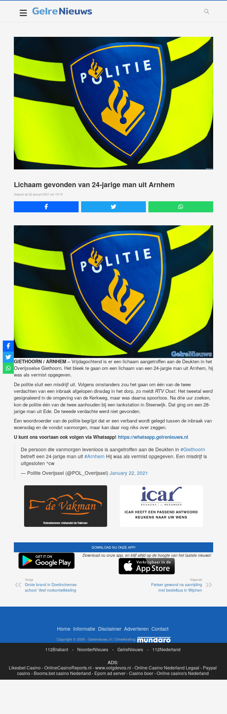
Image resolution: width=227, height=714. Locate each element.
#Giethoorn (192, 449)
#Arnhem (94, 456)
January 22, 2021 (129, 472)
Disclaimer (109, 628)
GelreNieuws (130, 649)
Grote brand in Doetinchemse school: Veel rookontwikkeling (51, 585)
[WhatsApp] (180, 206)
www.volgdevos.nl (113, 667)
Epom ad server (109, 673)
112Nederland (166, 649)
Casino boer (141, 673)
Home (63, 628)
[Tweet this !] (113, 206)
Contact (160, 628)
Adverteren (136, 628)
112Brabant (56, 649)
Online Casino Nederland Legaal (167, 667)
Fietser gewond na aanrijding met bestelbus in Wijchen (176, 585)
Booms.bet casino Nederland (62, 673)
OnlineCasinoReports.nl (68, 667)
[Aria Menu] (23, 12)
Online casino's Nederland (183, 673)
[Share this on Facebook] (46, 206)
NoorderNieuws (92, 649)
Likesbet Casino (25, 667)
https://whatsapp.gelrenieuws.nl (153, 437)
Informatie (84, 628)
